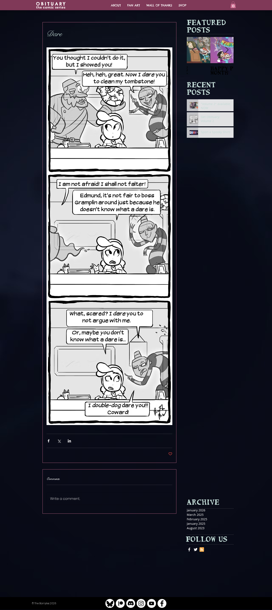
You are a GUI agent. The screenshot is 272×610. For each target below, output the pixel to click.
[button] (233, 4)
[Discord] (130, 603)
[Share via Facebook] (49, 441)
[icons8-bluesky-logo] (109, 603)
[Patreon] (120, 603)
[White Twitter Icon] (195, 549)
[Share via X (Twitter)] (59, 441)
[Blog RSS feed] (202, 549)
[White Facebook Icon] (189, 549)
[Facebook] (161, 603)
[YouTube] (151, 603)
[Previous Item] (194, 50)
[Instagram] (141, 603)
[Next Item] (227, 50)
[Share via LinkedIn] (69, 441)
